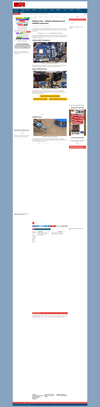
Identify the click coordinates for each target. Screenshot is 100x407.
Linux (40, 9)
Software (16, 11)
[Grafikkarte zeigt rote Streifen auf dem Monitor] (62, 354)
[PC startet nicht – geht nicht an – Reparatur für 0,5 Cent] (50, 354)
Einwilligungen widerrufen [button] (82, 402)
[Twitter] (86, 14)
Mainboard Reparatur (39, 229)
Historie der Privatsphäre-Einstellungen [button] (69, 402)
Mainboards (45, 26)
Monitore (71, 9)
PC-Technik (78, 9)
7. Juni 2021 (35, 26)
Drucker (51, 9)
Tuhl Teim (22, 11)
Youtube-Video (46, 33)
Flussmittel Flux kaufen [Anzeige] (40, 99)
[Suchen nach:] (77, 23)
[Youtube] (84, 14)
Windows (34, 9)
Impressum (24, 402)
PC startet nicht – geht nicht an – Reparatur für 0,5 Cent (49, 395)
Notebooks (58, 9)
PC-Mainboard (47, 229)
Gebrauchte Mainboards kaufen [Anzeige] (58, 99)
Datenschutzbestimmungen (43, 402)
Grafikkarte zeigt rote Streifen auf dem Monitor (62, 395)
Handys (65, 9)
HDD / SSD (45, 9)
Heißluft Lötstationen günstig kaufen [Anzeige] (50, 96)
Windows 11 (16, 9)
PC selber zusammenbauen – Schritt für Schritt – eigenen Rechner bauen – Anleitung (37, 396)
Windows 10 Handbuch (25, 9)
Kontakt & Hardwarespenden (32, 402)
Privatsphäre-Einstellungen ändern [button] (55, 402)
